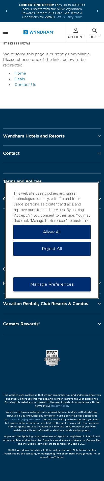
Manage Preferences (52, 284)
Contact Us (25, 84)
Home (20, 73)
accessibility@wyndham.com (25, 419)
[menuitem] (5, 32)
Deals (19, 79)
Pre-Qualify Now (69, 17)
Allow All (52, 232)
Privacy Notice (59, 405)
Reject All (52, 248)
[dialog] (52, 241)
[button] (6, 11)
